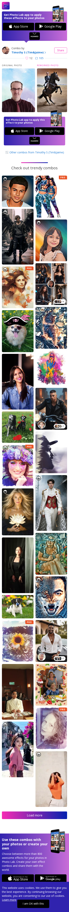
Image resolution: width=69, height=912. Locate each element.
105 (41, 58)
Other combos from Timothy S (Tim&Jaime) (36, 152)
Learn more (9, 900)
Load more (34, 815)
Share (60, 50)
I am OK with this (33, 903)
